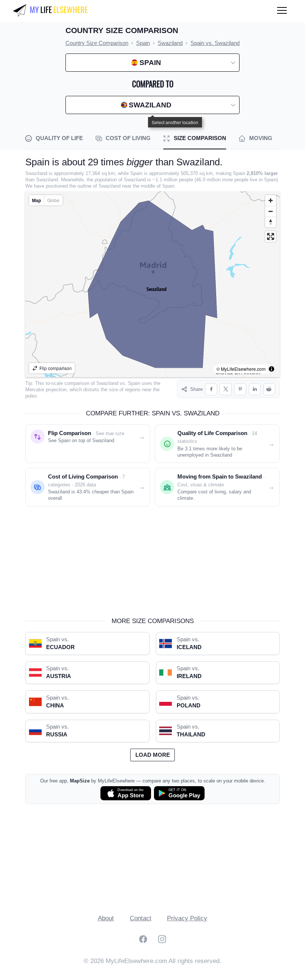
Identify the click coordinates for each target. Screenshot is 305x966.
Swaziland (107, 383)
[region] (152, 284)
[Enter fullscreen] (270, 236)
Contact (140, 918)
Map (36, 200)
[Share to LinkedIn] (255, 389)
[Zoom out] (270, 211)
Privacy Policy (187, 918)
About (106, 918)
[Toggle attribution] (271, 368)
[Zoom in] (270, 200)
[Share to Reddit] (269, 389)
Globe (53, 200)
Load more (152, 755)
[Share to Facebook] (211, 389)
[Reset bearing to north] (270, 222)
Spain (134, 383)
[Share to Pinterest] (240, 389)
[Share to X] (225, 389)
